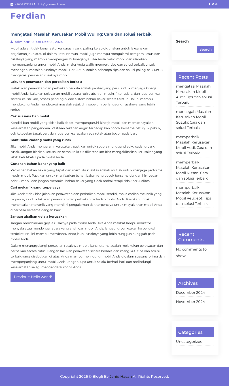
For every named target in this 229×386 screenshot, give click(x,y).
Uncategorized (189, 341)
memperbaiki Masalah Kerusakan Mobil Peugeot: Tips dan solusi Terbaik (193, 195)
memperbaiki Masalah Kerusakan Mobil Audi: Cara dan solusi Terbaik (194, 145)
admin (20, 42)
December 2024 (190, 292)
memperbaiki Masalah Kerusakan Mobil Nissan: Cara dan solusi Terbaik (193, 170)
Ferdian (28, 16)
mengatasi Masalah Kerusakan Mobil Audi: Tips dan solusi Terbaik (194, 94)
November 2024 (190, 302)
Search (182, 41)
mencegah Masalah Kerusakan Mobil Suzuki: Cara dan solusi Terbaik (193, 119)
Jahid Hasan (121, 376)
